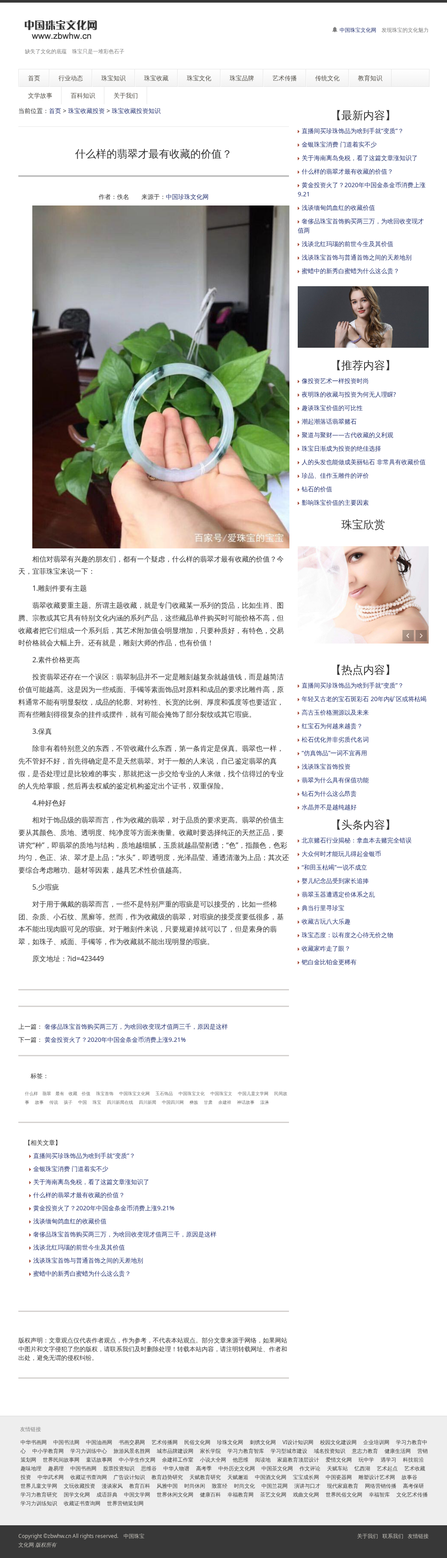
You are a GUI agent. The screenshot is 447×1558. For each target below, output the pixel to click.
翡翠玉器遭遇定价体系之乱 (338, 894)
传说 (53, 1102)
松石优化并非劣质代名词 (335, 739)
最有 (59, 1093)
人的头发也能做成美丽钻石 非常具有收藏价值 (364, 462)
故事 (39, 1102)
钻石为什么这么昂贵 (329, 793)
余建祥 (224, 1102)
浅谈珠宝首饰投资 (326, 766)
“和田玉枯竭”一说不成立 (334, 867)
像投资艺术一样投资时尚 (335, 381)
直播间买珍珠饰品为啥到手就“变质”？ (84, 1155)
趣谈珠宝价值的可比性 (332, 408)
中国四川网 (173, 1102)
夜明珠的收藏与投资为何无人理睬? (349, 394)
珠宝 (97, 1102)
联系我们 (392, 1536)
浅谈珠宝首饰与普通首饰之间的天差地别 (88, 1260)
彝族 (193, 1102)
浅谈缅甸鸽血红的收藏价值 (70, 1221)
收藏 (73, 1093)
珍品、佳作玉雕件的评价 (335, 475)
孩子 (68, 1102)
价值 (86, 1093)
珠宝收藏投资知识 (136, 110)
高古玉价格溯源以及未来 (335, 712)
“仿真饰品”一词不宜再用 (334, 753)
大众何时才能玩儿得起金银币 (341, 853)
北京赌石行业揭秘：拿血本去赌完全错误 (357, 840)
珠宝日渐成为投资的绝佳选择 (341, 448)
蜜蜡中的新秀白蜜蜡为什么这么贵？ (82, 1273)
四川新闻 (147, 1102)
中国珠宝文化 (192, 1093)
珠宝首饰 (104, 1093)
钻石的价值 (317, 489)
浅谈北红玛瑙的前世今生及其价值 (79, 1247)
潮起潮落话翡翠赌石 (329, 421)
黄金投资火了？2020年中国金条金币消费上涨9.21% (115, 1039)
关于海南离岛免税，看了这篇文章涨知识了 (91, 1182)
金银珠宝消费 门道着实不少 (70, 1168)
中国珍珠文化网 (187, 196)
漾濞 (264, 1102)
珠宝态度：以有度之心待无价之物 (347, 935)
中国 (82, 1102)
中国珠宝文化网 (358, 30)
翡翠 (46, 1093)
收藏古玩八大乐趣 (326, 921)
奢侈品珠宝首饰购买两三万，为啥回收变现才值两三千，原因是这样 (136, 1026)
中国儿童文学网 (253, 1093)
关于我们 (367, 1536)
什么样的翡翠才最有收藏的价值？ (79, 1195)
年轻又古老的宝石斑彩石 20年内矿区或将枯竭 (364, 699)
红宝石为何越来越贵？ (332, 726)
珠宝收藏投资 (86, 110)
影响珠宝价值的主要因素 (335, 502)
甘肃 (208, 1102)
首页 (55, 110)
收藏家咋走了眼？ (326, 948)
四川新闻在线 (120, 1102)
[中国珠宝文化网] (60, 29)
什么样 (31, 1093)
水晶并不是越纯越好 (329, 807)
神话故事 (245, 1102)
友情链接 (418, 1536)
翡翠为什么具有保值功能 (335, 780)
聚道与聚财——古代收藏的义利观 (347, 435)
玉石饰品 (164, 1093)
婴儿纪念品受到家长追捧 (335, 881)
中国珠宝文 (221, 1093)
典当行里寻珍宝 (323, 908)
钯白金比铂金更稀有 (329, 962)
